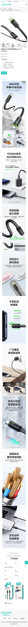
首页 (1, 9)
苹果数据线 (10, 9)
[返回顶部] (26, 562)
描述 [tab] (2, 78)
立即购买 (4, 73)
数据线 (4, 9)
